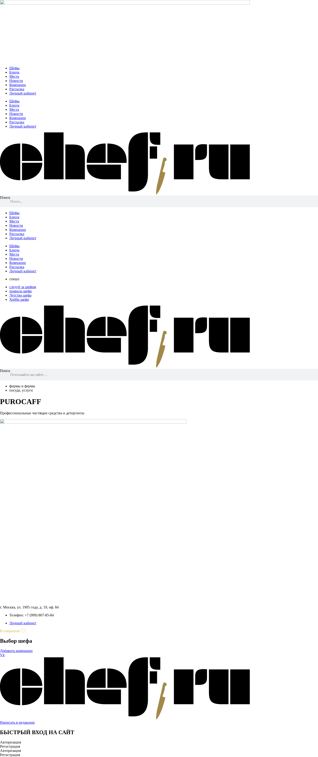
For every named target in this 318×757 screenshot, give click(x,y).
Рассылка (16, 89)
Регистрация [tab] (10, 746)
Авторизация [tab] (10, 742)
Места (14, 76)
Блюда (14, 72)
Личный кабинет (22, 93)
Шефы (14, 68)
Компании (17, 85)
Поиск (5, 197)
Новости (16, 81)
